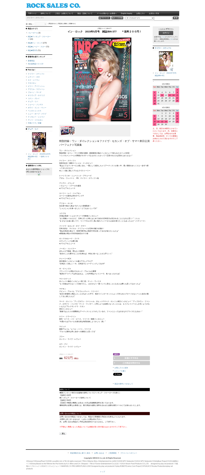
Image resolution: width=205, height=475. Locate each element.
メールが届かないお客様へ (107, 13)
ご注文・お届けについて (64, 13)
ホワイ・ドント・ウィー (37, 108)
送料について (46, 13)
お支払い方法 (154, 13)
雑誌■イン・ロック (35, 43)
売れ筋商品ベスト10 (35, 64)
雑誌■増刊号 (32, 50)
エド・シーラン (34, 80)
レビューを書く (120, 371)
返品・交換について (84, 13)
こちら (163, 37)
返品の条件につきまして (123, 384)
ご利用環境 (112, 453)
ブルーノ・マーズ (34, 92)
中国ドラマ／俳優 (34, 123)
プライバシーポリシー (128, 453)
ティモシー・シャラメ (36, 117)
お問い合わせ (99, 453)
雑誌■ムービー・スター (37, 47)
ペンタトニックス (34, 111)
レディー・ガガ (34, 77)
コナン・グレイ (34, 98)
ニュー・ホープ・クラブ (37, 114)
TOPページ (32, 13)
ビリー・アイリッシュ (36, 86)
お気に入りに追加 (121, 368)
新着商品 (31, 61)
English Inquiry (126, 13)
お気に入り (140, 13)
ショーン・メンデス (35, 105)
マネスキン (32, 83)
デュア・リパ (33, 102)
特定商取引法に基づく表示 (80, 453)
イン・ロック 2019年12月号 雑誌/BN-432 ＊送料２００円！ (40, 156)
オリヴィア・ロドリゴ (36, 95)
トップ (102, 472)
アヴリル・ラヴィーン (36, 89)
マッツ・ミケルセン (35, 120)
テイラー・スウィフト (36, 74)
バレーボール (33, 33)
